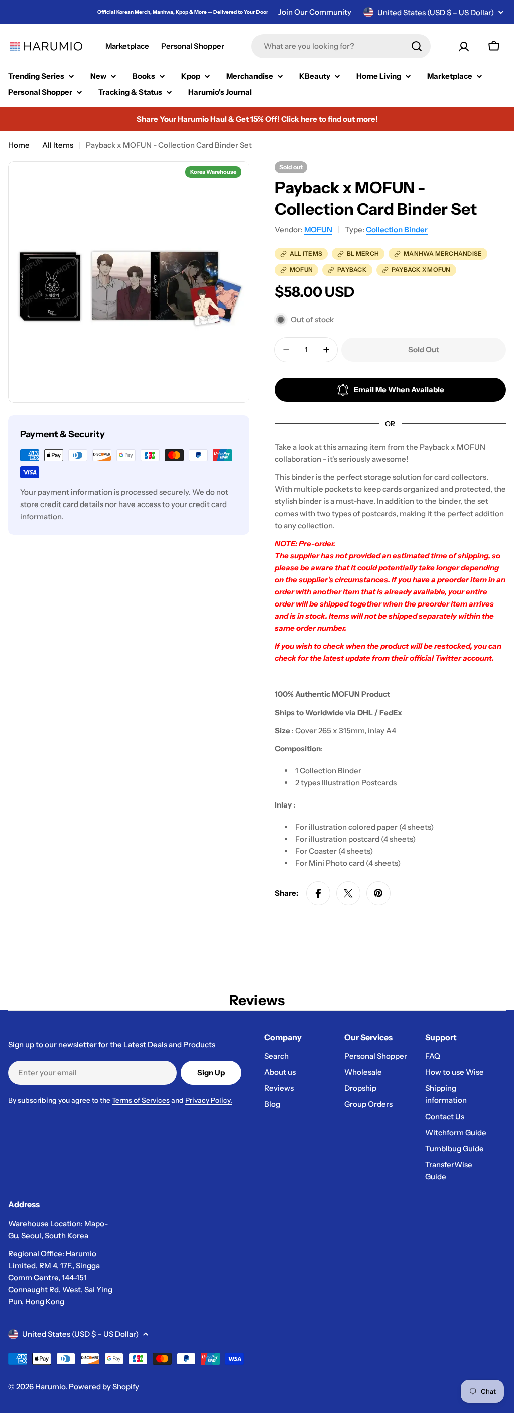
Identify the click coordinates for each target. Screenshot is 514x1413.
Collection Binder (397, 229)
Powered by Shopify (104, 1386)
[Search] (417, 46)
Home (19, 145)
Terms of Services (141, 1100)
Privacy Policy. (208, 1100)
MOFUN (318, 229)
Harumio (50, 1386)
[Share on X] (348, 893)
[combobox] (341, 46)
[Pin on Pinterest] (378, 893)
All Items (57, 145)
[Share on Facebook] (318, 893)
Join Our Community (314, 12)
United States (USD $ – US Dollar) (435, 12)
